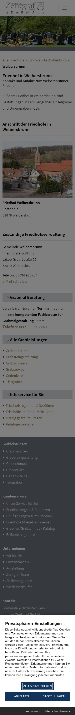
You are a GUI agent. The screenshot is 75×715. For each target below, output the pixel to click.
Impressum (32, 711)
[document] (37, 651)
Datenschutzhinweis (57, 711)
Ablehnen (21, 696)
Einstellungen (53, 696)
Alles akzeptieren (37, 686)
